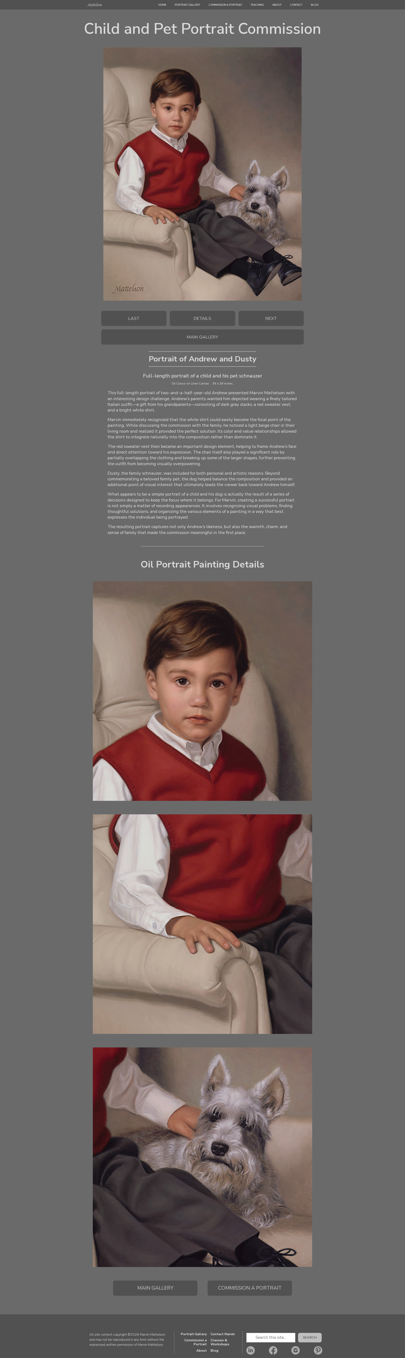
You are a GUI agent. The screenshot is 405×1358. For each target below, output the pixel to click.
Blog (315, 5)
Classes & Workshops (220, 1342)
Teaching (257, 5)
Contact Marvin (223, 1334)
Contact (296, 5)
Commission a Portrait (225, 5)
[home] (94, 6)
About (277, 5)
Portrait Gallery (194, 1334)
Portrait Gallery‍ (187, 5)
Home (162, 5)
